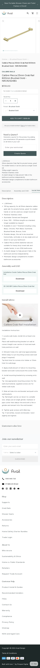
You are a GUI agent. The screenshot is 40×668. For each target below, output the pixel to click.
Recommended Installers (12, 593)
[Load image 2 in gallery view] (4, 50)
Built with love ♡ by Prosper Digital (15, 664)
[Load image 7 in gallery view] (11, 50)
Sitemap (5, 628)
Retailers (6, 568)
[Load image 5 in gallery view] (8, 50)
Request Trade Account (12, 574)
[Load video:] (20, 315)
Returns (5, 526)
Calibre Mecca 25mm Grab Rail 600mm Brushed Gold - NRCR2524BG (18, 64)
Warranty (6, 610)
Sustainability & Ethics (11, 556)
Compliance (7, 616)
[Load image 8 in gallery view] (12, 50)
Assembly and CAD (21, 191)
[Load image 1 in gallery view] (3, 50)
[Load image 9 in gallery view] (14, 50)
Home (4, 59)
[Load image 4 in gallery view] (7, 50)
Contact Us (7, 605)
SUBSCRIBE (20, 459)
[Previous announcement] (2, 5)
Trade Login (7, 537)
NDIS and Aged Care (11, 634)
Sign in (23, 125)
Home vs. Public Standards (13, 562)
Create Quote (20, 153)
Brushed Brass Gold (18, 59)
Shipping (12, 91)
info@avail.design (11, 484)
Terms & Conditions (9, 653)
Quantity (6, 97)
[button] (28, 13)
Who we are (7, 550)
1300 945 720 (10, 479)
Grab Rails (6, 508)
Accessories (7, 520)
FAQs (4, 599)
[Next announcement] (37, 5)
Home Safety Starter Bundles (14, 531)
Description (6, 191)
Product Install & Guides (12, 587)
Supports (6, 502)
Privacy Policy (8, 622)
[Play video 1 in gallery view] (15, 50)
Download (20, 279)
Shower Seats (8, 514)
